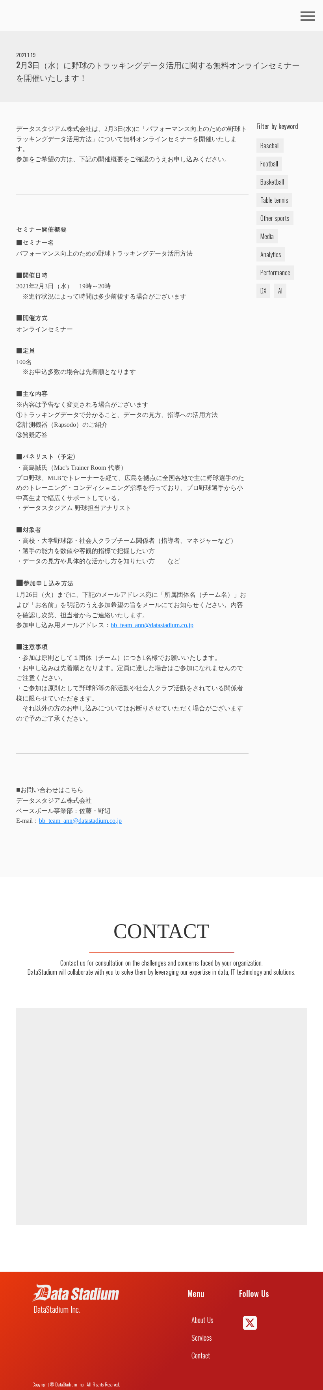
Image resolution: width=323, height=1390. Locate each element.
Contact (200, 1355)
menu (307, 16)
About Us (202, 1320)
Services (201, 1338)
